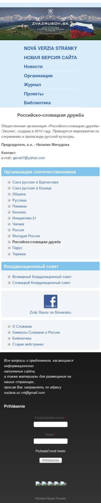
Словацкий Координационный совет (41, 282)
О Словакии (22, 326)
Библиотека (37, 102)
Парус (17, 247)
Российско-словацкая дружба (36, 241)
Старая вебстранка (27, 344)
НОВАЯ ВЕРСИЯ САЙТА (50, 57)
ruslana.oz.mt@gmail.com (24, 392)
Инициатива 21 (24, 217)
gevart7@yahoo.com (29, 157)
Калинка (19, 211)
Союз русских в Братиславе (35, 182)
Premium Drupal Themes (50, 498)
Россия (18, 229)
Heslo (50, 434)
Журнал (32, 84)
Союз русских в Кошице (31, 187)
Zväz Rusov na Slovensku (50, 312)
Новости (33, 66)
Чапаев (18, 223)
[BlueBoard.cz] (51, 483)
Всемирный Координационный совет (42, 276)
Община (19, 193)
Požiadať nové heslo (50, 450)
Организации (38, 75)
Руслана (19, 200)
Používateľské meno (51, 417)
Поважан (19, 206)
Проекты (34, 93)
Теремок (19, 253)
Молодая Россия (26, 235)
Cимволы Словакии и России (36, 332)
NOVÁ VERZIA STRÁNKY (50, 48)
